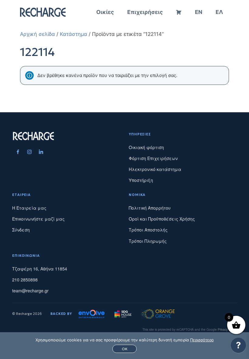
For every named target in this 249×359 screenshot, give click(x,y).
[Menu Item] (18, 152)
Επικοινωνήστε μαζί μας (38, 219)
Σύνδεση (21, 230)
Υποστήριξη (141, 180)
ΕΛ (219, 12)
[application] (238, 347)
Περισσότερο (202, 339)
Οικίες (105, 12)
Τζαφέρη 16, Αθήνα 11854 (39, 269)
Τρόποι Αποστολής (148, 230)
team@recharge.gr (30, 291)
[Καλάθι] (179, 12)
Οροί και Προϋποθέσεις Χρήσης (162, 219)
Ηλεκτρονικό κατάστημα (155, 169)
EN (198, 12)
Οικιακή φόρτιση (146, 147)
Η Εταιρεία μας (29, 208)
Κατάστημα (73, 34)
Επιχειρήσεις (145, 12)
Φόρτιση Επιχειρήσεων (153, 158)
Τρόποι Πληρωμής (148, 241)
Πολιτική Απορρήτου (150, 208)
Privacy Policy (227, 329)
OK (125, 349)
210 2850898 (25, 280)
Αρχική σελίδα (37, 34)
